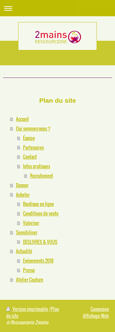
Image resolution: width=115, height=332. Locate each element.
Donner (22, 185)
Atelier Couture (29, 279)
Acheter (23, 194)
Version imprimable (30, 309)
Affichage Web (96, 315)
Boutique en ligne (38, 203)
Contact (30, 156)
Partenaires (33, 147)
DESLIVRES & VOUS (40, 242)
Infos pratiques (36, 166)
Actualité (24, 251)
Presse (29, 270)
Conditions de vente (41, 213)
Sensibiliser (26, 232)
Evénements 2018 (38, 260)
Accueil (22, 119)
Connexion (99, 309)
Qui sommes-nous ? (33, 128)
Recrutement (41, 175)
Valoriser (31, 222)
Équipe (29, 138)
